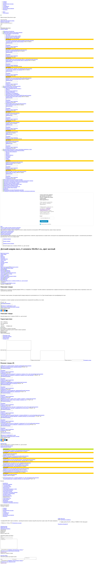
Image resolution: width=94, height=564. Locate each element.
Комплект (3, 270)
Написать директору (5, 21)
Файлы (2, 278)
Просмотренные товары (6, 446)
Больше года (6, 338)
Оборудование (6, 499)
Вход (4, 11)
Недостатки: (3, 360)
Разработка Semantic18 (63, 524)
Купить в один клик (14, 550)
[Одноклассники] (3, 310)
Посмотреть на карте (16, 523)
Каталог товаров (4, 29)
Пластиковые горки (7, 495)
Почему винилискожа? (5, 234)
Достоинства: (3, 350)
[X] (6, 310)
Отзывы (5, 2)
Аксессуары (3, 273)
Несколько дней (6, 335)
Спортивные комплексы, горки (10, 488)
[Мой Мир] (5, 310)
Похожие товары (4, 276)
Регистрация (6, 12)
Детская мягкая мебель (8, 490)
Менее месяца (6, 337)
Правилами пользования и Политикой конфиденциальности (45, 209)
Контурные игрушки (7, 491)
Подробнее (8, 45)
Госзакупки (5, 7)
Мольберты (5, 500)
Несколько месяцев (7, 336)
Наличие (2, 277)
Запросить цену (11, 561)
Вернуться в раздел (5, 266)
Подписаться (44, 221)
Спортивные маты (7, 486)
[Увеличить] (14, 280)
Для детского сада (7, 498)
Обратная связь (4, 526)
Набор (2, 269)
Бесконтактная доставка (8, 3)
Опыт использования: (5, 333)
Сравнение (15, 46)
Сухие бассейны (6, 485)
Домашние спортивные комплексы (10, 502)
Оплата (4, 5)
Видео (2, 279)
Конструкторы (6, 487)
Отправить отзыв (87, 360)
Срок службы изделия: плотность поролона (10, 228)
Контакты (5, 9)
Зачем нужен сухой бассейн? (7, 232)
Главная (5, 1)
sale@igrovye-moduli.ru (66, 519)
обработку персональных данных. (15, 549)
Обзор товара (3, 268)
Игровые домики (7, 494)
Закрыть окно (3, 443)
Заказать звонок (10, 20)
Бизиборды (5, 483)
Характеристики (4, 272)
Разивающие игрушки (8, 501)
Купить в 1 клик (9, 46)
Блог (2, 226)
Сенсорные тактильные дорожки (10, 492)
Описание (3, 271)
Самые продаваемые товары (7, 445)
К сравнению (11, 371)
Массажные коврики (7, 484)
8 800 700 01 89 (4, 20)
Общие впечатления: (35, 360)
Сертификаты (6, 6)
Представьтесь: (68, 360)
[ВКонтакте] (1, 310)
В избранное (8, 47)
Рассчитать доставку (14, 307)
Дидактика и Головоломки (9, 493)
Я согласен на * (12, 549)
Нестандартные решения (8, 8)
